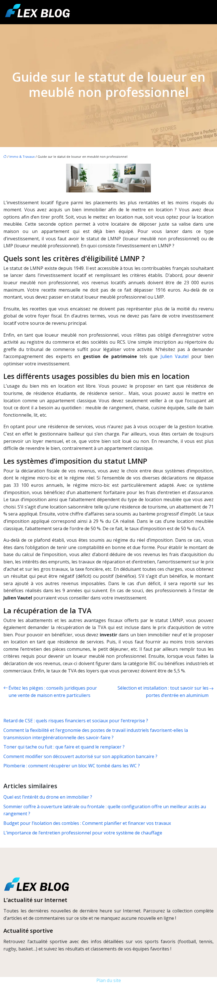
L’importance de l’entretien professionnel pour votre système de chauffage (82, 833)
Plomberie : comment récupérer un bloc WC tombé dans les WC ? (71, 766)
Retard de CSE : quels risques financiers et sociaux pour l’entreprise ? (75, 721)
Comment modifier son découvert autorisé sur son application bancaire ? (80, 756)
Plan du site (108, 980)
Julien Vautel (174, 356)
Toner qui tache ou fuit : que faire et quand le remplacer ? (64, 747)
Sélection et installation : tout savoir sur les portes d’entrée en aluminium (163, 691)
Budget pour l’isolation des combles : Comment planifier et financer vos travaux (87, 823)
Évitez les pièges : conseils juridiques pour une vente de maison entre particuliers (52, 691)
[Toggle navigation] (206, 12)
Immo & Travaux (22, 156)
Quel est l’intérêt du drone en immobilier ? (47, 797)
